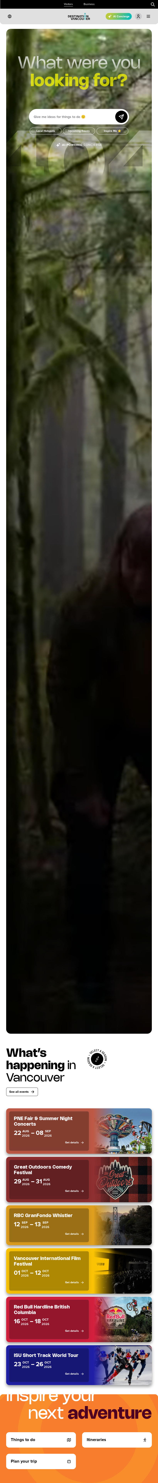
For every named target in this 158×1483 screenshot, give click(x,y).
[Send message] (121, 117)
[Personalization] (138, 16)
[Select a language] (9, 16)
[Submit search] (152, 4)
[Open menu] (148, 16)
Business (89, 4)
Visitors (68, 4)
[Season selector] (97, 1059)
